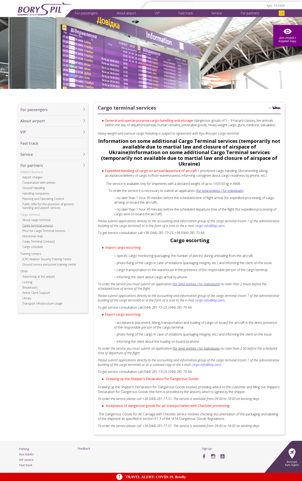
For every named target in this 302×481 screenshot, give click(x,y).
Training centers (30, 254)
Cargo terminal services (37, 225)
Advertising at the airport (38, 276)
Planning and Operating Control (43, 199)
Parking (24, 449)
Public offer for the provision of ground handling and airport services (48, 206)
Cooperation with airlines (38, 182)
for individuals (209, 284)
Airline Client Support (36, 293)
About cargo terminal (36, 220)
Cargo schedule (32, 247)
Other (24, 271)
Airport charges (32, 177)
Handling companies (36, 193)
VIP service (26, 460)
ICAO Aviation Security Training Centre (46, 259)
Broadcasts (30, 287)
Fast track (185, 13)
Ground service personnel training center (49, 264)
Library (26, 298)
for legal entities (184, 284)
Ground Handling (33, 188)
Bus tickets (26, 454)
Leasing (27, 282)
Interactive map (32, 236)
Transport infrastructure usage (42, 303)
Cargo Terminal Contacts (38, 241)
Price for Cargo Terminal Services (44, 231)
